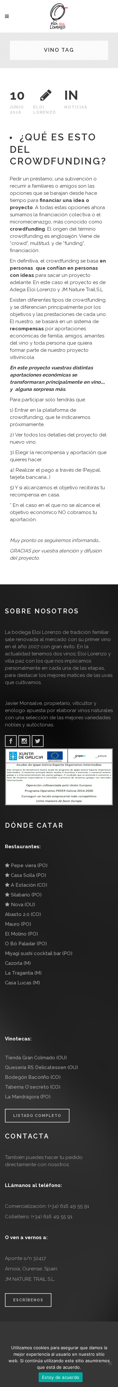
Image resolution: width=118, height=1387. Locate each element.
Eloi (38, 107)
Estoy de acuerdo (60, 1377)
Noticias (75, 107)
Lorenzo (44, 112)
